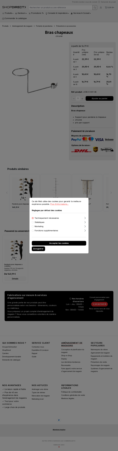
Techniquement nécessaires (47, 218)
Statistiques (39, 222)
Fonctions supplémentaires (46, 230)
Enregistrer (38, 249)
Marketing (39, 226)
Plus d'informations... (59, 204)
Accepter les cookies (59, 243)
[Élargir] (85, 217)
